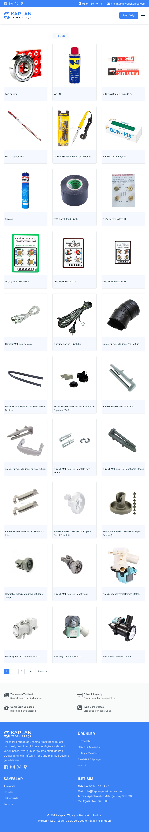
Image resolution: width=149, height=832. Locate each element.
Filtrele (61, 35)
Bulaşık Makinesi (88, 753)
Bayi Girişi (128, 15)
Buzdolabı (84, 741)
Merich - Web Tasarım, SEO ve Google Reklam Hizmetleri (74, 820)
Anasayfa (9, 786)
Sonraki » (42, 671)
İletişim (8, 804)
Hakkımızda (11, 798)
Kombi (82, 765)
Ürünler (8, 792)
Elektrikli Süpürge (89, 759)
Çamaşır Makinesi (89, 747)
